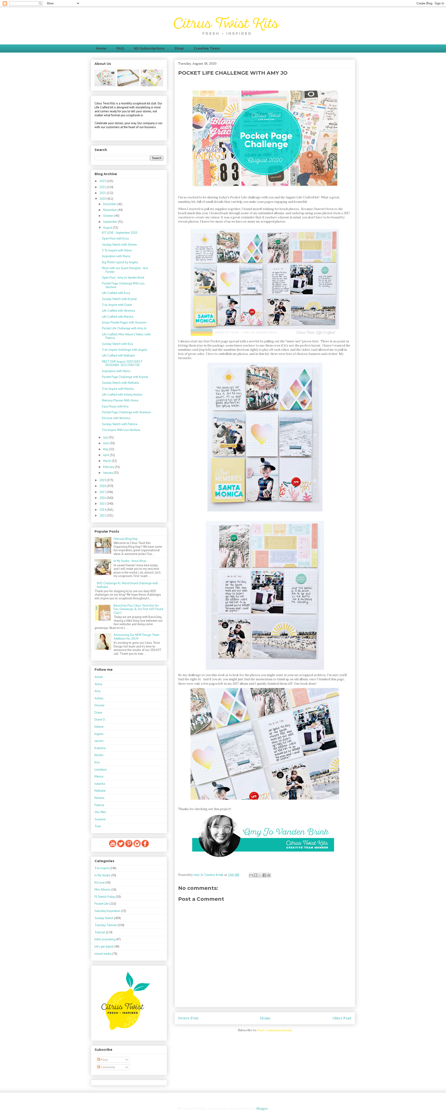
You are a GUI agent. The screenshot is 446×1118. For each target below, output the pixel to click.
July (106, 437)
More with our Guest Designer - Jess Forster (125, 270)
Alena (98, 684)
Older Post (341, 1018)
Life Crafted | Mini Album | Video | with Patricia (126, 336)
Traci (98, 826)
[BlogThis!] (255, 875)
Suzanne (100, 819)
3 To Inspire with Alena (117, 250)
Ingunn (99, 734)
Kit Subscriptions (149, 48)
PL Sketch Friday (105, 897)
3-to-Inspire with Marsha (118, 389)
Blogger (262, 1109)
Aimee (99, 677)
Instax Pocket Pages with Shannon (124, 322)
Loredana (101, 769)
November (110, 210)
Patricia (99, 805)
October (108, 216)
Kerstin (99, 755)
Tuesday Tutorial (106, 925)
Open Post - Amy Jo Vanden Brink (123, 278)
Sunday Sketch (104, 918)
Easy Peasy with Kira (115, 406)
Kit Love (100, 882)
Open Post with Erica (115, 238)
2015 (103, 504)
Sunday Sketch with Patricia (119, 424)
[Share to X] (260, 875)
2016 (103, 498)
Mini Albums (103, 889)
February (109, 467)
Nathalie (100, 791)
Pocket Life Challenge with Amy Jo (124, 328)
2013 (103, 515)
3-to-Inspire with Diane (117, 305)
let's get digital (104, 946)
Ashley (99, 698)
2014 (103, 510)
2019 (103, 480)
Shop (179, 48)
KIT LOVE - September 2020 (119, 233)
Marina (99, 776)
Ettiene (99, 727)
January (108, 473)
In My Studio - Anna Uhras (130, 561)
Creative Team (207, 48)
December (110, 204)
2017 (102, 492)
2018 (103, 486)
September (110, 222)
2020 (103, 199)
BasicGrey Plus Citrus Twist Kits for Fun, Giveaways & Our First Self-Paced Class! (138, 609)
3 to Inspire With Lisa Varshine (121, 430)
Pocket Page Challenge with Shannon (126, 412)
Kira (97, 762)
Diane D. (100, 719)
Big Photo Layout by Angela (120, 262)
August (108, 228)
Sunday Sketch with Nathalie (120, 383)
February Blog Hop (126, 539)
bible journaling (105, 939)
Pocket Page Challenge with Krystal (125, 377)
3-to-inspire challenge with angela (124, 350)
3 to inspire (102, 868)
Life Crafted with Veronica (118, 311)
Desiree (100, 705)
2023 (103, 181)
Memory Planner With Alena (120, 400)
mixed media (103, 954)
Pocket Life (102, 904)
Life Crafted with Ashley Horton (122, 395)
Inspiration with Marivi (116, 256)
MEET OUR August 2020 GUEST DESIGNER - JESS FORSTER (122, 363)
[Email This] (251, 875)
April (106, 455)
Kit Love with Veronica (116, 418)
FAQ (120, 48)
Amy (97, 691)
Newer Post (188, 1018)
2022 (103, 187)
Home (101, 48)
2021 (103, 193)
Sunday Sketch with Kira (117, 344)
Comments (107, 1067)
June (106, 443)
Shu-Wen (100, 812)
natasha (100, 784)
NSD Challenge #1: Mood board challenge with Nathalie (127, 585)
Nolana (99, 798)
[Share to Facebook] (264, 875)
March (107, 461)
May (106, 449)
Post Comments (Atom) (275, 1030)
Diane (98, 712)
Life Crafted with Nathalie (118, 355)
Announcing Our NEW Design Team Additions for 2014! (136, 637)
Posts (104, 1060)
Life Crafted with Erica (116, 293)
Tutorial (100, 932)
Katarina (100, 748)
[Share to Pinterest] (268, 875)
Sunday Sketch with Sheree (119, 245)
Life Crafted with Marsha (117, 317)
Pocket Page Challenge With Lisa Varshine (123, 285)
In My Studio (102, 875)
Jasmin (99, 741)
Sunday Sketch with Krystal (119, 299)
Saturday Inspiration (107, 911)
